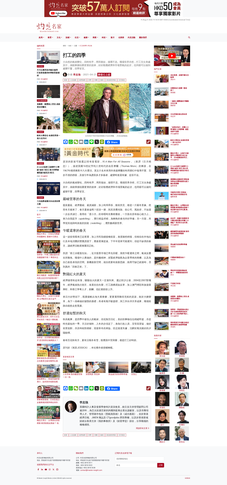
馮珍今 (172, 79)
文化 (59, 37)
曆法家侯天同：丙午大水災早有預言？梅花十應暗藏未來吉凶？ (48, 320)
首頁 (64, 46)
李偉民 (172, 327)
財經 (68, 37)
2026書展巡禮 (42, 100)
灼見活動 (131, 37)
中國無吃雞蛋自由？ (177, 257)
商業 (94, 37)
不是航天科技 (175, 283)
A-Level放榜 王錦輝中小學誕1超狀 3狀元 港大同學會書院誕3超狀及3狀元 (48, 170)
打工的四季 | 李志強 (86, 46)
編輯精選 (173, 186)
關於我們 (143, 37)
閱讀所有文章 (142, 428)
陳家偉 (172, 105)
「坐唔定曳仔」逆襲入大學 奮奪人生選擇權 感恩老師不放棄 (179, 129)
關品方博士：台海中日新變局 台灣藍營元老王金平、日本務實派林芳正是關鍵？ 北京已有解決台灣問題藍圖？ (179, 157)
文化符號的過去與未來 (178, 114)
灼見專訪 (40, 66)
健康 (85, 37)
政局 (41, 37)
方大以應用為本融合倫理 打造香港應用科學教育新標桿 (48, 73)
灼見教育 (40, 132)
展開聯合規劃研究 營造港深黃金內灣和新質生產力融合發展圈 (179, 181)
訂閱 (161, 465)
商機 (96, 80)
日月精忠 (122, 80)
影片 (113, 37)
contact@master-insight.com (91, 470)
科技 (104, 37)
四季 (90, 80)
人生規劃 (73, 80)
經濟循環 (82, 80)
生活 (77, 37)
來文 (172, 275)
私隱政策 (187, 478)
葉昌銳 (172, 92)
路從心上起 (104, 74)
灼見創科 (40, 197)
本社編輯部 (44, 79)
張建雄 (172, 247)
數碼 (102, 80)
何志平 (172, 116)
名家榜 (121, 37)
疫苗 (65, 80)
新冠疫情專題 (111, 80)
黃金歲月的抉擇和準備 (178, 244)
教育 (50, 37)
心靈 (75, 46)
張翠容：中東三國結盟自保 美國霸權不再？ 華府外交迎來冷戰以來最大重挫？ (48, 257)
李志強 (77, 74)
